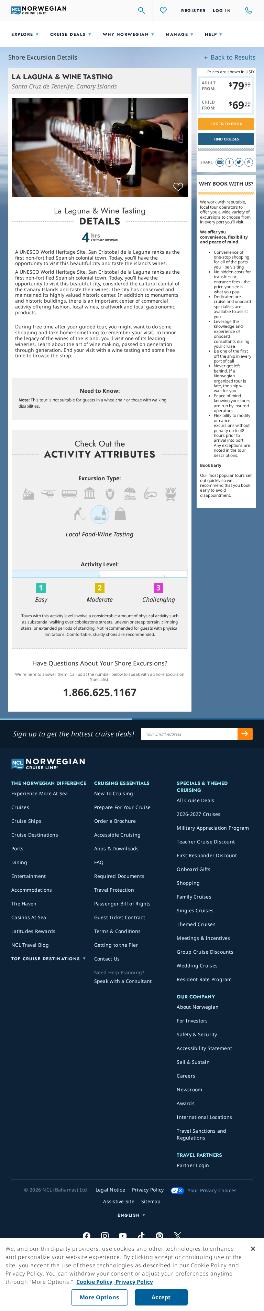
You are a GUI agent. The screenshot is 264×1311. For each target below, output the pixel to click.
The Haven (23, 903)
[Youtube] (123, 1236)
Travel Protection (114, 890)
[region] (132, 1274)
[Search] (142, 10)
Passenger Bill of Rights (122, 903)
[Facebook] (229, 162)
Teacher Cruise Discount (206, 841)
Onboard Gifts (193, 869)
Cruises (20, 807)
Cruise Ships (26, 821)
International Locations (204, 1117)
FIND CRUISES (226, 138)
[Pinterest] (248, 162)
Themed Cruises (196, 924)
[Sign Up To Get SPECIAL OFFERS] (245, 734)
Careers (186, 1075)
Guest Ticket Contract (119, 917)
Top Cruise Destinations (45, 959)
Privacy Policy (133, 1282)
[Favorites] (163, 10)
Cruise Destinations (34, 834)
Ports (17, 848)
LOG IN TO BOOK (226, 123)
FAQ (99, 862)
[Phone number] (245, 10)
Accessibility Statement (204, 1048)
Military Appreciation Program (213, 828)
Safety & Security (197, 1034)
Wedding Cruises (197, 965)
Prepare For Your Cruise (122, 807)
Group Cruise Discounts (205, 951)
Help (211, 34)
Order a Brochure (115, 821)
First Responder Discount (207, 855)
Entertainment (28, 876)
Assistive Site (118, 1201)
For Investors (192, 1020)
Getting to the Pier (116, 945)
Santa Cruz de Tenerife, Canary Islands (64, 86)
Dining (19, 862)
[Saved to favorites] (178, 187)
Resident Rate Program (204, 979)
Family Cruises (194, 896)
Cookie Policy (94, 1282)
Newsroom (189, 1089)
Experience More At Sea (39, 793)
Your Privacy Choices (212, 1190)
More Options (99, 1297)
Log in (222, 10)
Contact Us (107, 958)
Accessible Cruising (117, 834)
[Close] (253, 1248)
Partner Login (193, 1165)
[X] (178, 1236)
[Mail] (220, 162)
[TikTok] (141, 1236)
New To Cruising (113, 793)
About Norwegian (198, 1007)
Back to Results (232, 57)
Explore (22, 34)
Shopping (188, 883)
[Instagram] (105, 1236)
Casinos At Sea (28, 917)
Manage (177, 34)
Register (193, 10)
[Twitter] (239, 162)
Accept (161, 1297)
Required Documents (119, 876)
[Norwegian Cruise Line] (38, 10)
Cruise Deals (68, 34)
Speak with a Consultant (123, 981)
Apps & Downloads (116, 848)
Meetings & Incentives (203, 938)
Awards (186, 1103)
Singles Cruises (195, 910)
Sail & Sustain (193, 1062)
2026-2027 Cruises (198, 814)
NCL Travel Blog (30, 945)
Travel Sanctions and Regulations (201, 1134)
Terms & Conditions (117, 931)
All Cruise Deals (195, 800)
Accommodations (31, 890)
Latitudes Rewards (33, 931)
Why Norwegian (126, 34)
